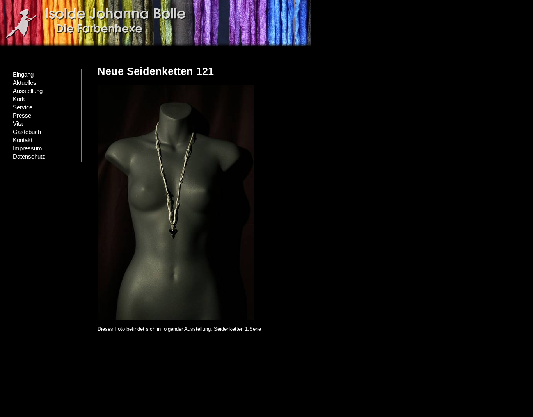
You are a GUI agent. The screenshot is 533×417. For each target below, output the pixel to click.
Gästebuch (27, 132)
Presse (22, 115)
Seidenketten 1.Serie (237, 329)
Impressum (27, 148)
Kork (19, 99)
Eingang (23, 74)
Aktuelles (24, 83)
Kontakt (22, 140)
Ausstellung (28, 91)
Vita (18, 124)
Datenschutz (29, 156)
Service (22, 107)
